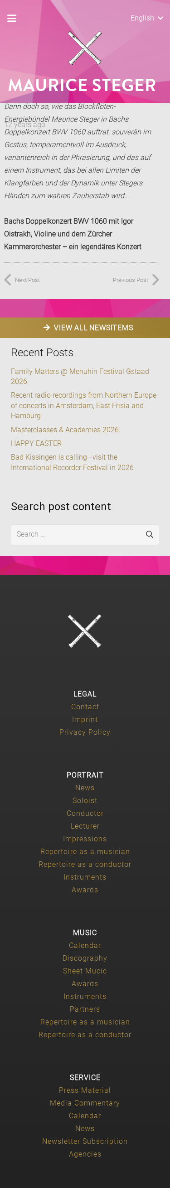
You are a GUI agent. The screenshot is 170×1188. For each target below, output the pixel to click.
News (85, 787)
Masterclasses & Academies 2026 (65, 429)
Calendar (85, 945)
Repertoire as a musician (85, 851)
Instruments (85, 877)
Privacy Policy (85, 732)
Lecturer (85, 826)
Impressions (85, 839)
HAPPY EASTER (36, 443)
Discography (85, 958)
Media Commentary (85, 1103)
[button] (11, 18)
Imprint (85, 719)
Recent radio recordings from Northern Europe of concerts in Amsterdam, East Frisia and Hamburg (83, 405)
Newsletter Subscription (85, 1141)
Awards (85, 890)
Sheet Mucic (85, 971)
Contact (85, 706)
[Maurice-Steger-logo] (85, 48)
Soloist (85, 800)
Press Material (85, 1090)
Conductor (85, 813)
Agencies (85, 1154)
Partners (85, 1009)
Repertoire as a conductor (85, 864)
